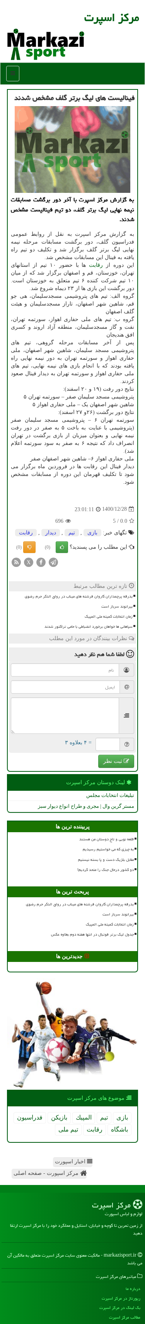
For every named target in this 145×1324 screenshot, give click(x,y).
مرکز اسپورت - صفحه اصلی (47, 1173)
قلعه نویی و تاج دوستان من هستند (106, 839)
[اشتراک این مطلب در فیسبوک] (41, 562)
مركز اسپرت (111, 17)
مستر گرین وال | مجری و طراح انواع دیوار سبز (86, 806)
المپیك (84, 1117)
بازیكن (59, 1117)
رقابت (96, 265)
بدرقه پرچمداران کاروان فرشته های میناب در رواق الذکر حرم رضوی (79, 596)
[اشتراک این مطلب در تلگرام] (53, 562)
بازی (92, 533)
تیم (71, 533)
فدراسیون (30, 1117)
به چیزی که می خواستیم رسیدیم (108, 849)
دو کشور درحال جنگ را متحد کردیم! (105, 870)
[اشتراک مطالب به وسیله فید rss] (16, 562)
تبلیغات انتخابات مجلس (110, 795)
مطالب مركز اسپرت (124, 1317)
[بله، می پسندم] (62, 547)
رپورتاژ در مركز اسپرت (121, 1298)
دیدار (50, 533)
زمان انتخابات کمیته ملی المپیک (109, 616)
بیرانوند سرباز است (117, 606)
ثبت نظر (113, 761)
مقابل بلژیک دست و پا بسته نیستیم (106, 860)
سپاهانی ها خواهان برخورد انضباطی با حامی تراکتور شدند (88, 626)
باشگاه (119, 1129)
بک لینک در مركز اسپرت (119, 1307)
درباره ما (133, 1289)
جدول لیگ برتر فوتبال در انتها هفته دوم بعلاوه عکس (92, 934)
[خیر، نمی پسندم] (29, 547)
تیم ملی (68, 1129)
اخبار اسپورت (71, 1161)
